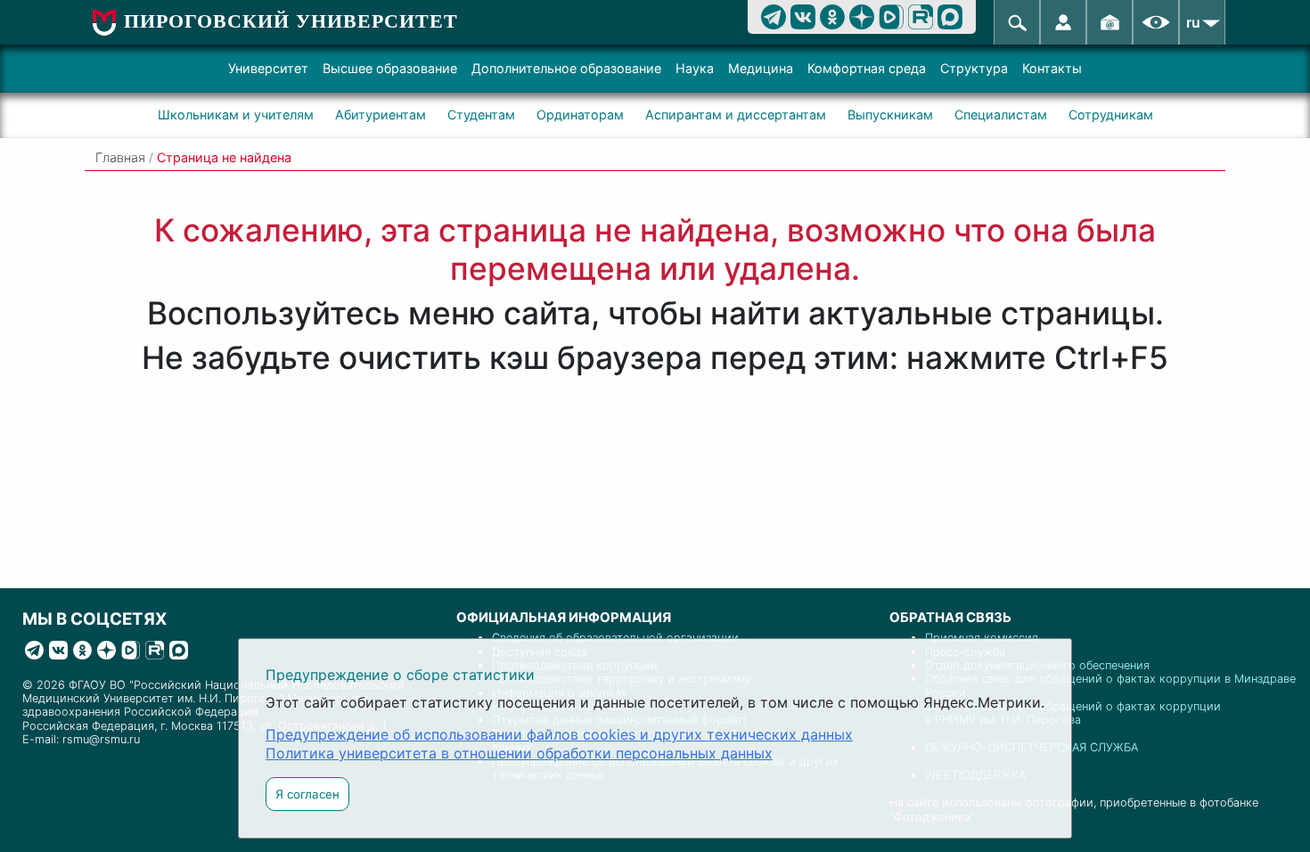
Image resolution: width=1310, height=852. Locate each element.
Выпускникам (890, 114)
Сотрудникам (1110, 114)
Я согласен (307, 794)
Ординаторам (580, 114)
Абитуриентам (380, 114)
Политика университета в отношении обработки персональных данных (519, 753)
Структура (974, 68)
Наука (694, 68)
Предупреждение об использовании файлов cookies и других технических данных (559, 734)
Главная (120, 157)
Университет (268, 68)
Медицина (760, 68)
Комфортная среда (866, 68)
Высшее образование (390, 68)
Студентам (481, 114)
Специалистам (1000, 114)
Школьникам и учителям (236, 114)
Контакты (1052, 68)
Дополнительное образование (566, 68)
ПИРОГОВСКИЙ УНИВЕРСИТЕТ (291, 21)
